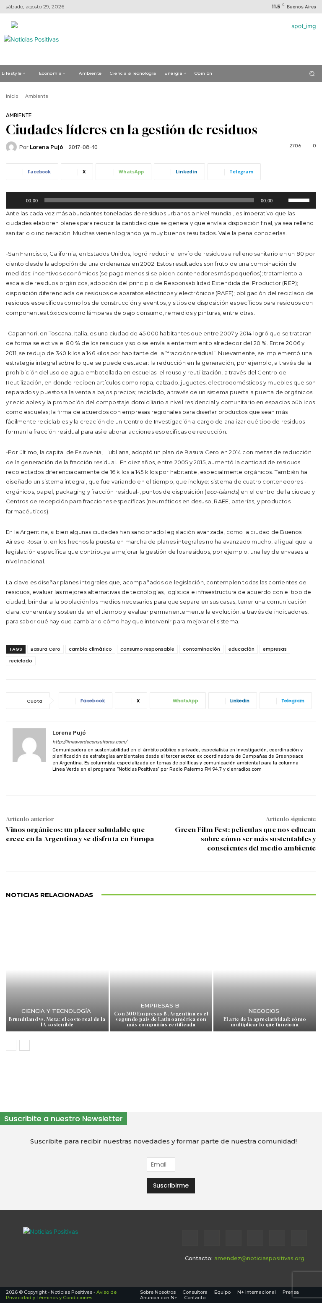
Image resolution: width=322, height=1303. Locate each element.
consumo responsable (147, 649)
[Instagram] (212, 1238)
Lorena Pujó (46, 147)
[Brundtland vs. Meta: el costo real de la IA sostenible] (57, 970)
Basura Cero (45, 649)
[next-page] (24, 1045)
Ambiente (36, 96)
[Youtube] (299, 1238)
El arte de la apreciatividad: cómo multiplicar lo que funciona (264, 1021)
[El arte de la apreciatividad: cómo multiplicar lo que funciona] (264, 970)
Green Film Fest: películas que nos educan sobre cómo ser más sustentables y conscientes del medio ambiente (245, 839)
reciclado (20, 660)
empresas (275, 649)
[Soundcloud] (255, 1238)
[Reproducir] (17, 200)
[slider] (300, 199)
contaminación (201, 649)
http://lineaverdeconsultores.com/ (89, 742)
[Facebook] (190, 1238)
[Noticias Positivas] (77, 1242)
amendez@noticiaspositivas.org (259, 1258)
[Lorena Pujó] (12, 146)
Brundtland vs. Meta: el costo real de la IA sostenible (57, 1021)
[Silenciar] (282, 200)
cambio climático (90, 649)
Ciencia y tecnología (56, 1011)
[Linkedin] (55, 782)
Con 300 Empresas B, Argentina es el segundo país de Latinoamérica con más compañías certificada (161, 1019)
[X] (70, 782)
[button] (312, 73)
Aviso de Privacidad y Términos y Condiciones (61, 1294)
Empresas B (159, 1005)
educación (241, 649)
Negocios (263, 1011)
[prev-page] (11, 1045)
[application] (161, 200)
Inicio (12, 96)
